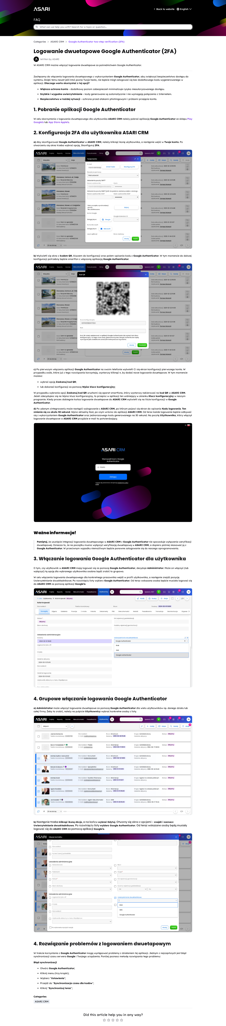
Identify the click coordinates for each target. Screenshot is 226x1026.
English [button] (184, 9)
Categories (40, 41)
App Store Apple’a (58, 122)
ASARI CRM (57, 41)
